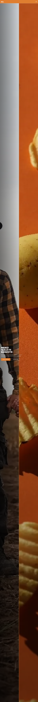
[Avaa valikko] (36, 2)
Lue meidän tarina (15, 359)
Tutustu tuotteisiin (6, 359)
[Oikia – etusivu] (2, 2)
